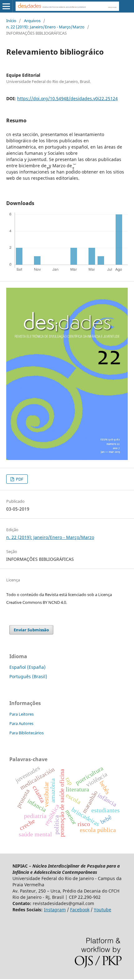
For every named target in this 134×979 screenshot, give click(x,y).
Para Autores (21, 723)
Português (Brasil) (28, 676)
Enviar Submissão (31, 630)
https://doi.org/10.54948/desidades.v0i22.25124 (67, 98)
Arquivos (32, 20)
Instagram (55, 910)
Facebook (79, 910)
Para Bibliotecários (26, 733)
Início (11, 20)
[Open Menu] (6, 6)
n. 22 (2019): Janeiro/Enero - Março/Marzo (45, 27)
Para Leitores (21, 714)
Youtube (102, 910)
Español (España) (27, 667)
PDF (19, 479)
